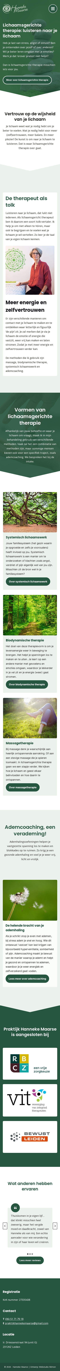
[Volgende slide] (55, 1226)
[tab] (27, 1254)
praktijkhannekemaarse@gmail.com (26, 1323)
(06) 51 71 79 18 (14, 1319)
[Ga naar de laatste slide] (5, 1226)
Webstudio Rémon (47, 1367)
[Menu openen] (53, 8)
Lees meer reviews (30, 1260)
